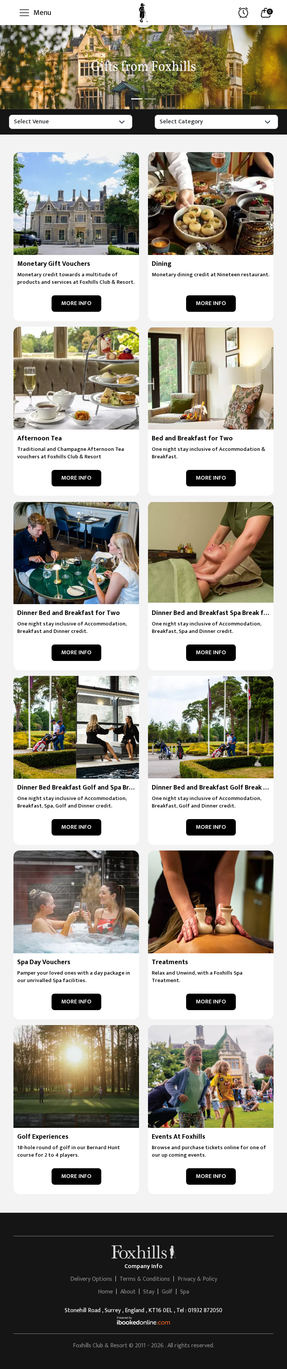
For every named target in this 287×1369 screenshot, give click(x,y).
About (128, 1292)
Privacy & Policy (197, 1279)
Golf (167, 1292)
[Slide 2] (150, 99)
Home (105, 1292)
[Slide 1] (136, 99)
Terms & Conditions (145, 1279)
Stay (148, 1292)
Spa (184, 1292)
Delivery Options (91, 1279)
